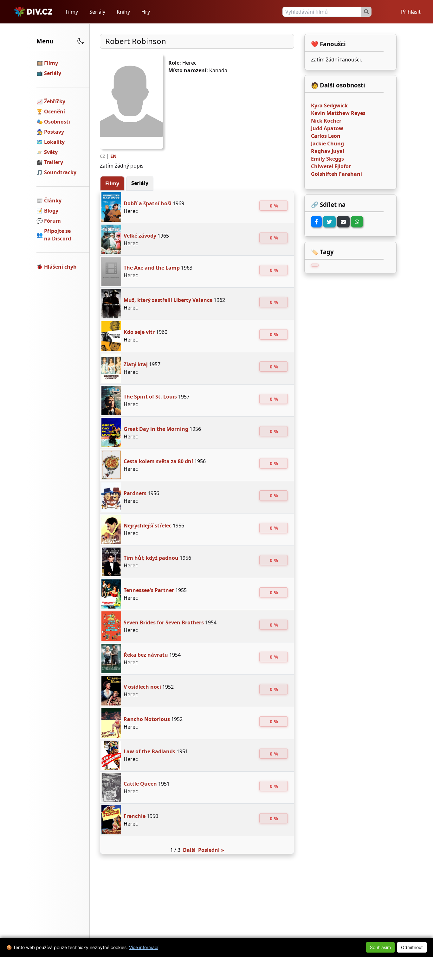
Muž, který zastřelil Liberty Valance (168, 300)
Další (189, 849)
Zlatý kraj (136, 364)
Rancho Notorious (147, 719)
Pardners (135, 493)
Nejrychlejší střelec (147, 525)
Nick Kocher (326, 120)
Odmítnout (412, 947)
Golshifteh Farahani (336, 173)
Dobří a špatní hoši (147, 203)
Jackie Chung (327, 143)
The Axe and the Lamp (152, 267)
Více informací (143, 947)
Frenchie (134, 816)
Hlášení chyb (60, 266)
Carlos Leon (325, 135)
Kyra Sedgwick (329, 105)
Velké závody (140, 235)
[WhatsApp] (357, 221)
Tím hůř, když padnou (151, 557)
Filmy (72, 11)
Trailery (53, 162)
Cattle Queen (140, 783)
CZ (102, 156)
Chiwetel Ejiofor (331, 166)
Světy (51, 152)
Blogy (51, 210)
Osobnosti (57, 121)
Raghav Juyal (327, 151)
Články (52, 200)
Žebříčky (54, 101)
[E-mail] (343, 221)
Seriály (97, 11)
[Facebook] (316, 221)
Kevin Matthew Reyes (338, 113)
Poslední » (211, 849)
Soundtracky (60, 172)
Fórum (52, 220)
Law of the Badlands (149, 751)
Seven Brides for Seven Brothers (164, 622)
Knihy (123, 11)
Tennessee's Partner (149, 590)
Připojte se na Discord (57, 234)
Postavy (54, 131)
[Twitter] (329, 221)
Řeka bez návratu (146, 654)
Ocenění (54, 111)
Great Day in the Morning (156, 428)
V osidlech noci (142, 686)
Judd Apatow (327, 128)
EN (113, 156)
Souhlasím (380, 947)
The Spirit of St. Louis (150, 396)
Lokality (54, 141)
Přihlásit (411, 11)
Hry (145, 11)
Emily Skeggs (327, 158)
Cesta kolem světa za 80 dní (158, 461)
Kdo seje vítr (139, 332)
